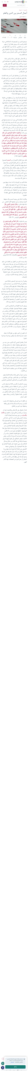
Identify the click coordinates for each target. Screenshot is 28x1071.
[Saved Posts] (2, 2)
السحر (9, 160)
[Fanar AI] (2, 1067)
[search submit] (5, 5)
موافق (15, 1067)
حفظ (25, 37)
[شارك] (3, 1063)
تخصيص (12, 1062)
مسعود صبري (22, 17)
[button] (12, 37)
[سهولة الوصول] (5, 2)
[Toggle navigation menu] (26, 1)
